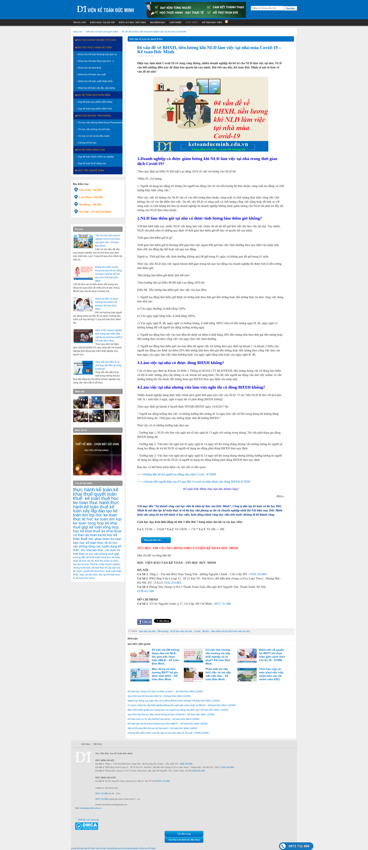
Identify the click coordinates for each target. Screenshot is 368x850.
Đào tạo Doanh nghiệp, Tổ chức (96, 40)
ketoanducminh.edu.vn (90, 808)
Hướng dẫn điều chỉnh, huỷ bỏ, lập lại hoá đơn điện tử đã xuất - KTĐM (168, 733)
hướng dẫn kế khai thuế (86, 557)
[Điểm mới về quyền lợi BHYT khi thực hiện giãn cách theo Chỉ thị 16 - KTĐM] (247, 655)
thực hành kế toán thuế (96, 504)
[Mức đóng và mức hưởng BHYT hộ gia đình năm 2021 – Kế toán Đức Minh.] (139, 675)
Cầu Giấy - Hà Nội (90, 189)
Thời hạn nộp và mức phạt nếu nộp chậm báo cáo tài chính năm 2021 (271, 674)
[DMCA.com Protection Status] (86, 829)
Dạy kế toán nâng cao (90, 150)
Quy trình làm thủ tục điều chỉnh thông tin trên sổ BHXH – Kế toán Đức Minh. (171, 714)
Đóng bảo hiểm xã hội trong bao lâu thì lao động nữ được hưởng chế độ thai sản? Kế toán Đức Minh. (108, 274)
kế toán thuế (97, 498)
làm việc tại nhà (147, 631)
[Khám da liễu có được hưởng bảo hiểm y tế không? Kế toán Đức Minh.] (83, 304)
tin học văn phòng (96, 553)
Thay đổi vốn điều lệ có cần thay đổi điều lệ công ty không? (108, 365)
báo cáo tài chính (89, 574)
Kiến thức (97, 744)
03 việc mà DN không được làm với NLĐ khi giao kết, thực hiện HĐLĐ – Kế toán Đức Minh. (165, 656)
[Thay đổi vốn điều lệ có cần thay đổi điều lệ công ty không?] (83, 368)
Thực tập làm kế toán (90, 170)
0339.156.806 (258, 574)
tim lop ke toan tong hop (97, 521)
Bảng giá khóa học (152, 540)
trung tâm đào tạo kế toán (83, 848)
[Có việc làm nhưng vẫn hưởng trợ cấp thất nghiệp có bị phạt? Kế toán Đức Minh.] (193, 655)
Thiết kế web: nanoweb (88, 819)
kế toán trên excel (85, 578)
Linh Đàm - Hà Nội (91, 197)
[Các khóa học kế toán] (195, 17)
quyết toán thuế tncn (94, 571)
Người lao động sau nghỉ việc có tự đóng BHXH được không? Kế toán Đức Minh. (174, 700)
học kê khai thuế (86, 531)
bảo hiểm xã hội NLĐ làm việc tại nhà (230, 631)
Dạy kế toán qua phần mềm (93, 95)
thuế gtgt (113, 553)
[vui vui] (80, 407)
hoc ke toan (97, 519)
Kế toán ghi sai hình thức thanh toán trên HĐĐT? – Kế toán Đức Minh (168, 723)
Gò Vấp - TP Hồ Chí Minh (95, 211)
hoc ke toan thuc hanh (95, 500)
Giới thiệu (85, 744)
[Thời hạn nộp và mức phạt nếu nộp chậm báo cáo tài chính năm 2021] (247, 675)
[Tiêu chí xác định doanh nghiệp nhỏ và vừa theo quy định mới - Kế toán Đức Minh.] (83, 241)
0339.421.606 (145, 591)
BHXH (205, 631)
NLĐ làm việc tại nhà (181, 631)
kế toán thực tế (99, 567)
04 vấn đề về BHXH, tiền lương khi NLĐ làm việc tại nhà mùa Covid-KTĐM (154, 31)
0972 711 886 (222, 603)
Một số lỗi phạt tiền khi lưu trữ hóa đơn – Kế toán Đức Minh (162, 728)
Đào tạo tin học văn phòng (93, 115)
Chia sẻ (146, 622)
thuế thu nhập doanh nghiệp (105, 564)
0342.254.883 (172, 582)
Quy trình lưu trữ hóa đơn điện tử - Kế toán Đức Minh (159, 696)
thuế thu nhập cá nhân (106, 561)
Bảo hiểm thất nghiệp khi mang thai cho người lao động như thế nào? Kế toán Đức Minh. (178, 710)
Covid (197, 631)
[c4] (112, 407)
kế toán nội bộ (86, 561)
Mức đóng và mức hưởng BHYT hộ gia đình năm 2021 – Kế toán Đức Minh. (165, 674)
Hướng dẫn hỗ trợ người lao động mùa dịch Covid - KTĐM (179, 474)
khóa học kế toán (147, 848)
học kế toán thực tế (93, 542)
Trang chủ (77, 31)
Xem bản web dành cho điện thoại (184, 840)
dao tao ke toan (81, 564)
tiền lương (163, 631)
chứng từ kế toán (82, 567)
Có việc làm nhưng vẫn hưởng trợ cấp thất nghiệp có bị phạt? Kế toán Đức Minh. (217, 656)
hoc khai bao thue (92, 550)
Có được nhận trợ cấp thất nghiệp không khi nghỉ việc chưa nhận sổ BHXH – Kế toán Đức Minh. (182, 705)
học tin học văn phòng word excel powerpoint (117, 848)
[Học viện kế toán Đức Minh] (105, 7)
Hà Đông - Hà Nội (90, 204)
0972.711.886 (163, 781)
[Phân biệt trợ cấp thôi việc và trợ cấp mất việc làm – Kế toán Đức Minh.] (193, 675)
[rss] (226, 22)
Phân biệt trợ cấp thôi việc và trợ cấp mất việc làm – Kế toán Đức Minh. (218, 674)
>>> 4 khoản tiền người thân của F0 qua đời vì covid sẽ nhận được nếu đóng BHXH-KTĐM (193, 481)
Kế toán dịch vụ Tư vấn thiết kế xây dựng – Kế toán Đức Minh (163, 719)
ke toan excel (95, 535)
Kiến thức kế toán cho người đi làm (102, 31)
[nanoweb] (97, 474)
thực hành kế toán (92, 489)
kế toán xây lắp (93, 509)
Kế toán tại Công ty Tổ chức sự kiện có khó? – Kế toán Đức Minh (165, 691)
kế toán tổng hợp (103, 527)
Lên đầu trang (184, 834)
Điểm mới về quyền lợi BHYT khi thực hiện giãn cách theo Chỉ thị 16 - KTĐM (272, 655)
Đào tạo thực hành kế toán (94, 47)
